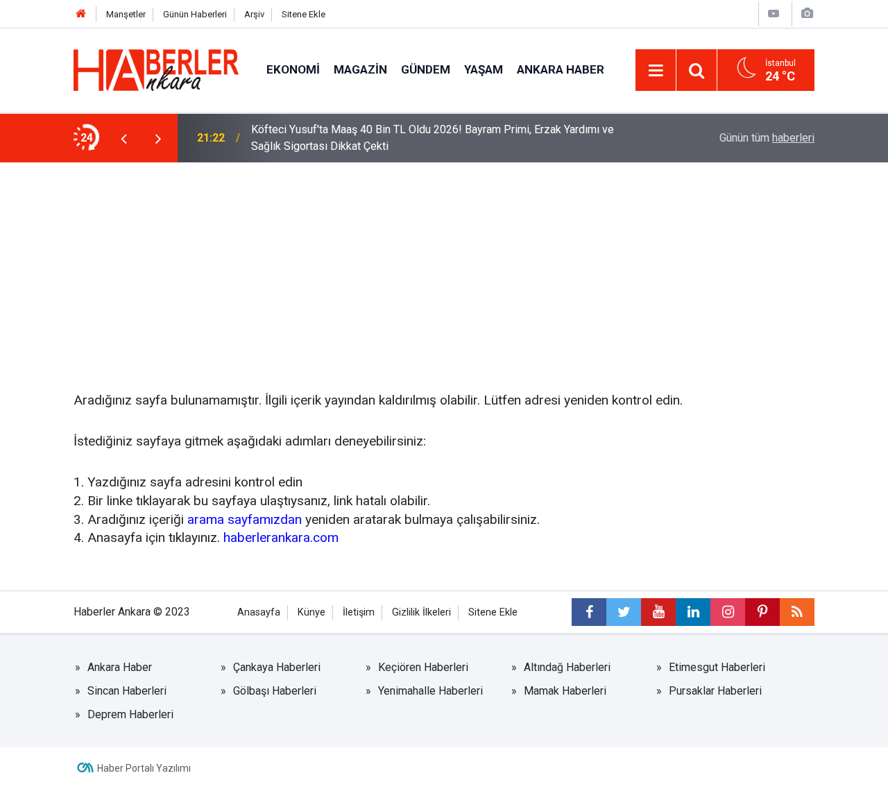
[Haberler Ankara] (156, 69)
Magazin (360, 69)
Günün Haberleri (195, 14)
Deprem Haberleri (130, 714)
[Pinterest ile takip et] (762, 612)
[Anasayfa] (81, 14)
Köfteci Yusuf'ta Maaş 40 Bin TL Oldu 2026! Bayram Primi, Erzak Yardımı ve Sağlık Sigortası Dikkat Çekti (432, 138)
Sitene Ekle (303, 14)
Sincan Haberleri (126, 690)
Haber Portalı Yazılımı (144, 768)
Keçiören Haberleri (423, 667)
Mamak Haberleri (565, 690)
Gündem (425, 69)
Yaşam (483, 69)
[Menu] (655, 71)
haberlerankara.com (281, 537)
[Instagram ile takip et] (727, 612)
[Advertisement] (444, 266)
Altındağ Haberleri (567, 667)
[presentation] (123, 138)
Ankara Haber (560, 69)
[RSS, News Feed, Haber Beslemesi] (797, 612)
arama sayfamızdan (244, 519)
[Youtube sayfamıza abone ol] (658, 612)
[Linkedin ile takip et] (693, 612)
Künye (311, 612)
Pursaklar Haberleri (715, 690)
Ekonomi (293, 69)
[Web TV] (773, 13)
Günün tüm (766, 137)
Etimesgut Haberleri (717, 667)
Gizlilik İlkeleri (421, 612)
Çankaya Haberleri (277, 667)
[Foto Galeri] (806, 13)
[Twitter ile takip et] (623, 612)
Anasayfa (258, 612)
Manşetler (126, 14)
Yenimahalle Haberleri (430, 690)
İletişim (359, 612)
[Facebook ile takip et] (589, 612)
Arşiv (254, 14)
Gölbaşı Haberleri (274, 690)
